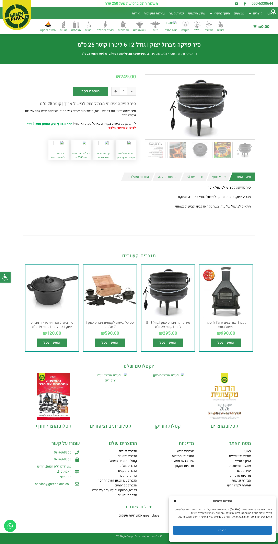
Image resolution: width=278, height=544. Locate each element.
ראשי (247, 451)
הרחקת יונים (128, 475)
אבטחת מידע (185, 451)
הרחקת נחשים (127, 495)
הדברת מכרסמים (126, 485)
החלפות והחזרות (183, 456)
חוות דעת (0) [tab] (194, 177)
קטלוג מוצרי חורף (53, 426)
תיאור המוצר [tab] (243, 177)
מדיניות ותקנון (184, 465)
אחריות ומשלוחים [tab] (138, 177)
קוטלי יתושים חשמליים (121, 461)
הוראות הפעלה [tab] (167, 177)
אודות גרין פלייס (240, 456)
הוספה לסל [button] (226, 342)
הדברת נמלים (128, 465)
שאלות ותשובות (240, 465)
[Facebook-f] (244, 3)
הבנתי (222, 530)
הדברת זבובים (128, 451)
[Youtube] (236, 3)
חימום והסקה (177, 54)
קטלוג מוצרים (224, 426)
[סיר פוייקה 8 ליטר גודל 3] (200, 107)
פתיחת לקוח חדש (239, 485)
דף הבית (192, 54)
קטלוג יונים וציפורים (110, 426)
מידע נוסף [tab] (219, 177)
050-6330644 (262, 3)
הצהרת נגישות (241, 480)
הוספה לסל (90, 91)
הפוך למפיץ (243, 461)
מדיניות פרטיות (240, 475)
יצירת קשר (243, 470)
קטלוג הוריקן (167, 426)
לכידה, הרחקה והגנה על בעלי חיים (114, 490)
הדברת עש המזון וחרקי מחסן (118, 480)
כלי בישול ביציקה (157, 54)
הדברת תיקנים (127, 470)
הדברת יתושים (127, 456)
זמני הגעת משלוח (182, 461)
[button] (5, 277)
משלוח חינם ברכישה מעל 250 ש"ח (131, 3)
